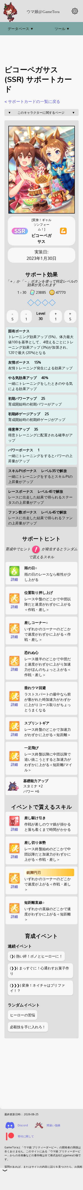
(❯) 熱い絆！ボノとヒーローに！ (36, 956)
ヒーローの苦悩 (22, 1015)
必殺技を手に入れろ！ (28, 1027)
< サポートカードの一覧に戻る (32, 101)
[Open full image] (41, 170)
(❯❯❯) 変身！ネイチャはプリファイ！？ (37, 988)
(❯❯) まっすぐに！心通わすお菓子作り (39, 971)
